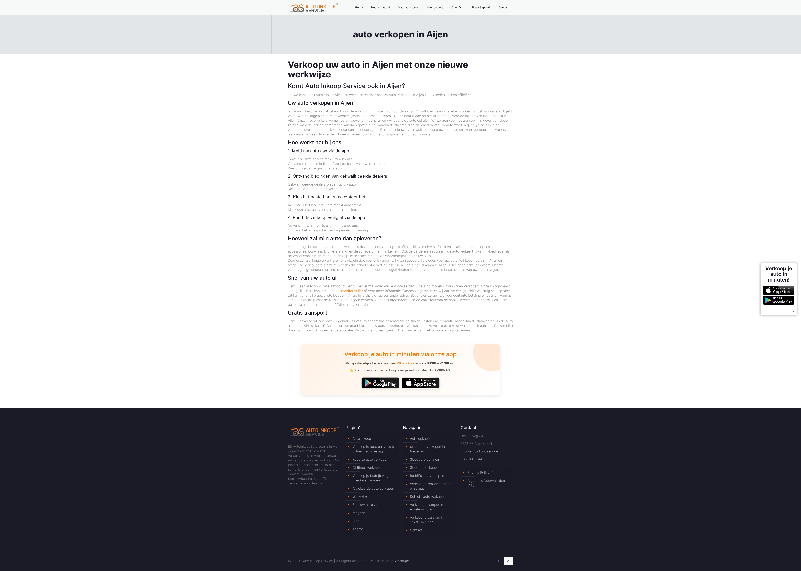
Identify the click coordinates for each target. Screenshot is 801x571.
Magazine (360, 513)
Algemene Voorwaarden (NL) (486, 483)
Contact (416, 530)
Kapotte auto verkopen (370, 459)
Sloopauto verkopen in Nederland (427, 449)
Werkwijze (360, 496)
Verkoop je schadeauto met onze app (431, 486)
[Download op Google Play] (380, 382)
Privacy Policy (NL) (482, 472)
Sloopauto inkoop (423, 467)
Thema (358, 529)
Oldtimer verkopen (367, 467)
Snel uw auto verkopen (370, 505)
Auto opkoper (420, 438)
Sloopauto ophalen (424, 459)
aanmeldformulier (349, 291)
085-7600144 (471, 459)
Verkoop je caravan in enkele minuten (427, 519)
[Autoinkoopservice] (314, 7)
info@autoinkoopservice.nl (481, 451)
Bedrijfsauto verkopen (427, 476)
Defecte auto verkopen (428, 496)
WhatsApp (405, 363)
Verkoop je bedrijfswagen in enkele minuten (372, 478)
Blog (356, 521)
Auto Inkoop (362, 438)
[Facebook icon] (498, 561)
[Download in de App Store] (421, 382)
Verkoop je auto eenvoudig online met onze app (373, 449)
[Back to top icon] (508, 561)
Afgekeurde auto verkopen (373, 488)
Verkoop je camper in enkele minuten (426, 507)
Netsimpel (402, 561)
